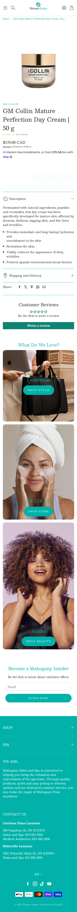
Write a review (38, 325)
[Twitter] (25, 287)
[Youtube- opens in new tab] (49, 884)
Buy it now (38, 188)
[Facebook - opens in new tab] (28, 884)
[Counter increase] (20, 177)
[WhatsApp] (37, 287)
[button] (5, 8)
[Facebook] (19, 287)
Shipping (7, 146)
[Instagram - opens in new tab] (35, 884)
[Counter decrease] (6, 177)
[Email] (43, 287)
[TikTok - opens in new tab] (42, 884)
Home (6, 18)
